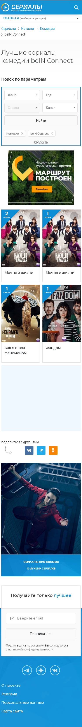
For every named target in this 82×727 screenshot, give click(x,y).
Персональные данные (22, 702)
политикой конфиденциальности (30, 649)
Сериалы (8, 29)
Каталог (28, 29)
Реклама (9, 694)
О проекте (11, 685)
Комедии (47, 29)
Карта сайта (12, 711)
